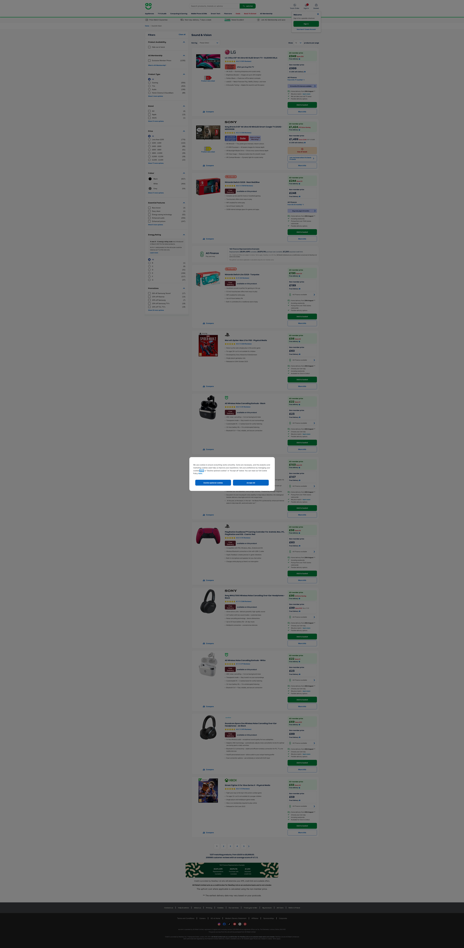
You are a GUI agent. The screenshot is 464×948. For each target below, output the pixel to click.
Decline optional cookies (213, 483)
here (201, 471)
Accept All (251, 483)
